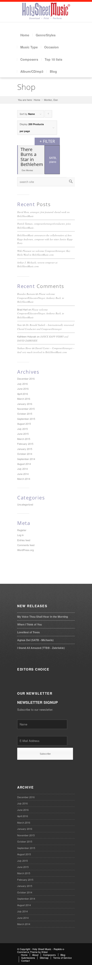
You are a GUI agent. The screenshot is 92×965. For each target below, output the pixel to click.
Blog (53, 71)
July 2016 (22, 383)
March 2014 (23, 478)
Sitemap (44, 957)
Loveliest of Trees (28, 632)
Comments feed (25, 545)
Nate (19, 325)
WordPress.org (25, 550)
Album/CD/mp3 (31, 71)
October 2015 (24, 413)
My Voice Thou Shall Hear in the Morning (42, 617)
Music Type (29, 47)
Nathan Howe (24, 348)
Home (24, 35)
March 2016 (23, 398)
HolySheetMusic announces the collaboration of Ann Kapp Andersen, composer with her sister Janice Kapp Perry (45, 239)
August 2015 (24, 423)
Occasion (51, 47)
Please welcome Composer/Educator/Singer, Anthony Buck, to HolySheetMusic (40, 297)
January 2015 (24, 449)
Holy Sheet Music (41, 949)
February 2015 (25, 443)
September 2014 (26, 459)
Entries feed (23, 540)
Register (21, 530)
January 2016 (24, 404)
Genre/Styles (46, 35)
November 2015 (26, 408)
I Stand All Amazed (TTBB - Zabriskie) (41, 648)
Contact (25, 960)
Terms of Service (62, 957)
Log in (20, 535)
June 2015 (23, 433)
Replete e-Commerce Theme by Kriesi (41, 950)
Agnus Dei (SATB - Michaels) (35, 640)
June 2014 (23, 474)
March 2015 (23, 439)
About (35, 955)
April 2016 (22, 394)
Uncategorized (25, 504)
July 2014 (22, 468)
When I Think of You (29, 624)
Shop (26, 87)
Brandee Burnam (26, 294)
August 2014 (24, 464)
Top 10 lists (53, 59)
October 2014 (24, 454)
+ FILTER (47, 141)
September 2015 (26, 418)
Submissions (28, 957)
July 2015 (22, 429)
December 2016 (26, 378)
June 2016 (23, 388)
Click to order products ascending (48, 115)
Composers (29, 59)
